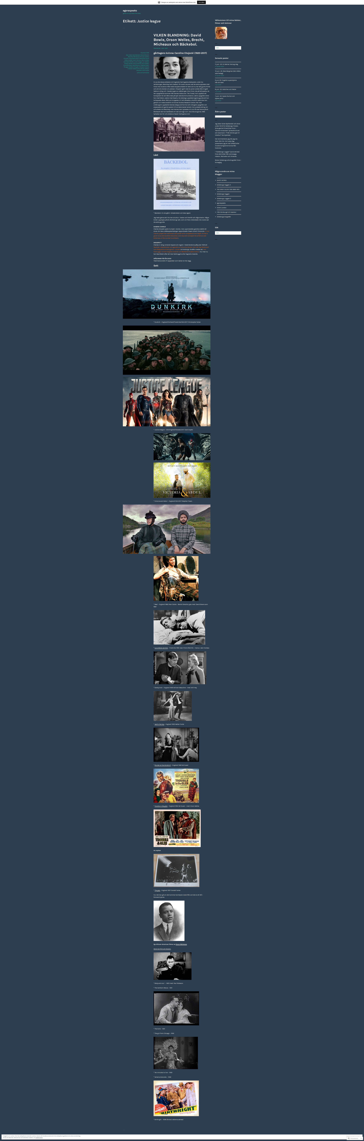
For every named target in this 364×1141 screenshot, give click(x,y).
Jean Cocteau (145, 60)
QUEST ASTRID (222, 180)
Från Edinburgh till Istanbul (226, 212)
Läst (162, 48)
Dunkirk (130, 60)
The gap (157, 890)
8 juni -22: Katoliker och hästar (225, 89)
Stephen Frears (145, 65)
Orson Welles (145, 63)
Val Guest (141, 67)
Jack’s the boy (159, 724)
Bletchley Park (132, 56)
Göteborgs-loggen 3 (224, 185)
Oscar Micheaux (181, 944)
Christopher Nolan (134, 58)
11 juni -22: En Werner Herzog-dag (226, 64)
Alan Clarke (129, 55)
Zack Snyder (145, 70)
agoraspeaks (130, 10)
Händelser (157, 48)
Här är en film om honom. (162, 949)
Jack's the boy (137, 60)
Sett (166, 48)
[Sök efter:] (228, 48)
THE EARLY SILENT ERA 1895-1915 (228, 189)
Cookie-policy (39, 1137)
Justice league (138, 62)
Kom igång (201, 2)
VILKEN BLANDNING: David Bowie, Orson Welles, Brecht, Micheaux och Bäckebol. (179, 39)
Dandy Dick (142, 58)
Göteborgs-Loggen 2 (224, 198)
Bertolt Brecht (145, 55)
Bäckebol (138, 55)
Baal (134, 55)
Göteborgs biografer (224, 217)
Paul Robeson (136, 65)
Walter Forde (136, 68)
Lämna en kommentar (143, 72)
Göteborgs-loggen (223, 194)
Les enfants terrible (161, 648)
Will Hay (142, 68)
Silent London (221, 208)
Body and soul (140, 56)
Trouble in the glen (161, 806)
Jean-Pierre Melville (128, 62)
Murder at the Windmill (163, 765)
